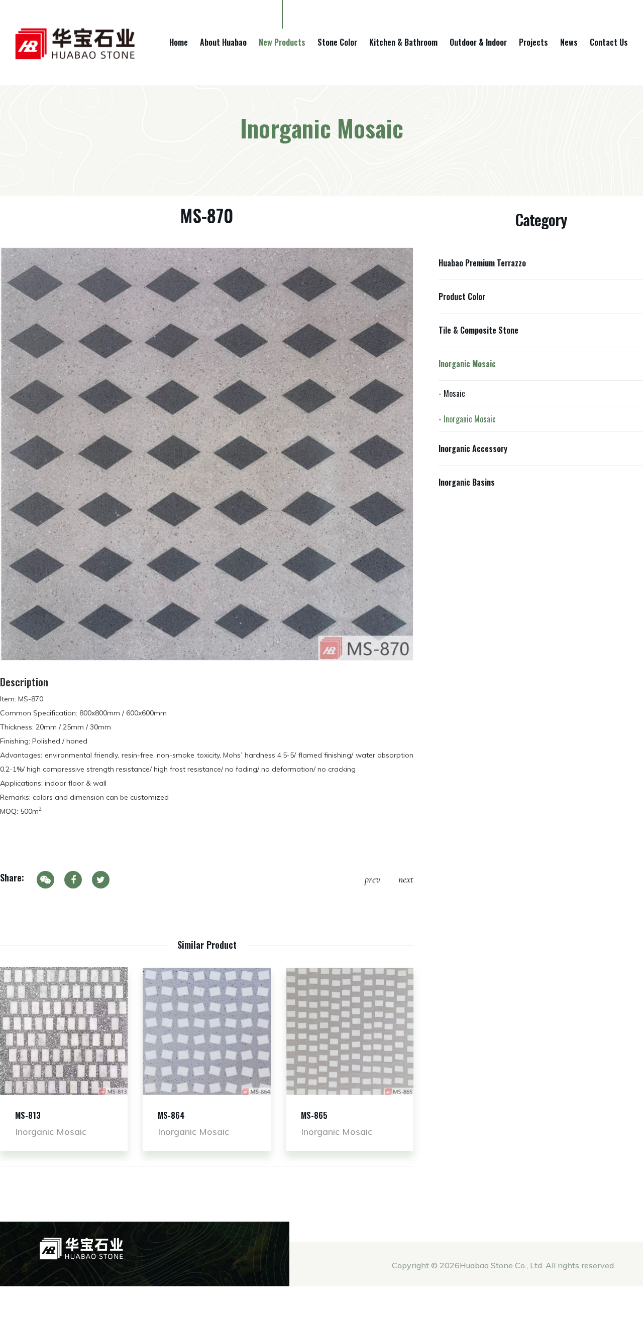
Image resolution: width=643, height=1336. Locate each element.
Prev (372, 879)
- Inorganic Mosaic (467, 419)
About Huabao (223, 42)
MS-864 (171, 1115)
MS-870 (206, 215)
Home (178, 42)
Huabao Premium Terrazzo (482, 263)
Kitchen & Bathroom (403, 42)
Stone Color (337, 42)
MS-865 (314, 1115)
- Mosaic (452, 393)
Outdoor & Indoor (478, 42)
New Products (282, 42)
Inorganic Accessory (473, 448)
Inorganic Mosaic (467, 364)
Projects (533, 42)
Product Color (462, 296)
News (569, 42)
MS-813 (28, 1115)
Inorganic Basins (467, 482)
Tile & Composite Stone (478, 330)
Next (405, 879)
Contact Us (609, 42)
